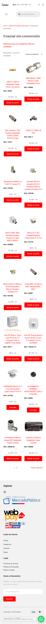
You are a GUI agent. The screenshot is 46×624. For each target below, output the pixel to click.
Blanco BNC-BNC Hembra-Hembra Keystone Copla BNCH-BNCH (12, 236)
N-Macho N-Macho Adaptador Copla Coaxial (33, 440)
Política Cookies (9, 570)
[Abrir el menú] (6, 14)
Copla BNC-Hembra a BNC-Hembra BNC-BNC (33, 286)
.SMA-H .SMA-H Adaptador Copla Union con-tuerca (13, 84)
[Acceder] (39, 5)
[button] (41, 619)
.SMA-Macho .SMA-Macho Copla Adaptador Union (33, 80)
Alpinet (7, 486)
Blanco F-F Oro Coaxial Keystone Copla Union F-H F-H (33, 235)
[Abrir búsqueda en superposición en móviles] (28, 14)
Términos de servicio (10, 563)
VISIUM (18, 618)
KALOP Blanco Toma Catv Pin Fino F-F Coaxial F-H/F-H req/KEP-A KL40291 (12, 339)
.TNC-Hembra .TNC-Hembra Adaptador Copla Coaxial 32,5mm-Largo (12, 134)
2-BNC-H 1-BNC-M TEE (33, 131)
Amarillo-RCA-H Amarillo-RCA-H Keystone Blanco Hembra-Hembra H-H (33, 185)
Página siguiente (37, 468)
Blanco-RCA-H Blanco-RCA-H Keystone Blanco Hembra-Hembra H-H (12, 288)
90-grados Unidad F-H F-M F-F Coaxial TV (13, 182)
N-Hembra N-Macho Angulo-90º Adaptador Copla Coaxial (12, 440)
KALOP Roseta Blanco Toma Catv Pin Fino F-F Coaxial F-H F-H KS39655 (33, 339)
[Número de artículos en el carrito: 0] (43, 5)
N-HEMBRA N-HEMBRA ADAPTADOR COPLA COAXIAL (33, 390)
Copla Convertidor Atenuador (18, 26)
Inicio (5, 26)
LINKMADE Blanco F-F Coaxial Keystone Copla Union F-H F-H (12, 388)
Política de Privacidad (11, 567)
